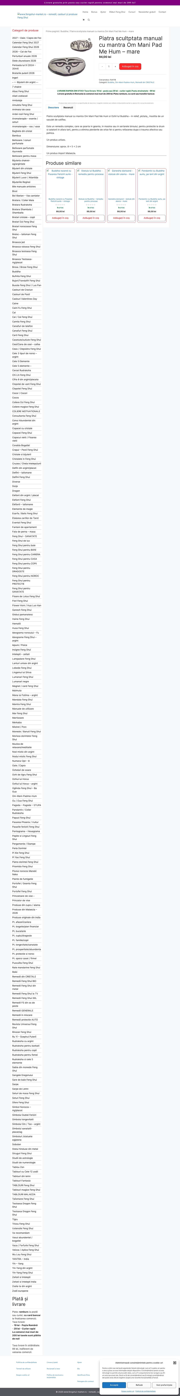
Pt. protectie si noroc (23, 953)
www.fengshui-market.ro (75, 1392)
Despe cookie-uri (127, 1391)
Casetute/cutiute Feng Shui (26, 339)
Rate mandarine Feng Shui (26, 967)
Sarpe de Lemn (20, 1089)
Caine (15, 303)
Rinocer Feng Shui (21, 1032)
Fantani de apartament (24, 527)
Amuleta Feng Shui (22, 105)
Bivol (14, 191)
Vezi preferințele (164, 1385)
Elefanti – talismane (22, 504)
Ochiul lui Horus (20, 779)
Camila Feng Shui (21, 321)
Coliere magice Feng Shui (25, 406)
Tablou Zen (18, 1167)
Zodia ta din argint (22, 1286)
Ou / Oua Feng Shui (22, 800)
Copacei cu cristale (22, 428)
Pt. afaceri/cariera (21, 922)
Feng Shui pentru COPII (24, 563)
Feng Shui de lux (21, 540)
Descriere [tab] (53, 107)
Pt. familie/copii (20, 940)
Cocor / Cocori (19, 393)
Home (85, 12)
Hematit (16, 623)
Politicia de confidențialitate (26, 1362)
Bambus (16, 135)
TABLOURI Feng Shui (23, 1185)
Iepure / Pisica (19, 645)
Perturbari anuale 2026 (24, 56)
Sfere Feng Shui (20, 1102)
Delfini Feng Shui (21, 477)
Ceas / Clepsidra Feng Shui (26, 349)
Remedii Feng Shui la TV (25, 993)
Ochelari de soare (21, 770)
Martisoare (18, 718)
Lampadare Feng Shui (23, 658)
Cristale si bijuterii (21, 454)
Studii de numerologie (23, 1162)
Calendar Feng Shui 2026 (25, 47)
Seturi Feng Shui (21, 1098)
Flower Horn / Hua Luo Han (26, 605)
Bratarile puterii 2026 (23, 73)
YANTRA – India (20, 1259)
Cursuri (131, 12)
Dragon (16, 490)
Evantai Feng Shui (21, 522)
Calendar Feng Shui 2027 (25, 42)
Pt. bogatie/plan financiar (25, 926)
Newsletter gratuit (147, 12)
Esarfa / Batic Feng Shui (25, 513)
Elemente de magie (22, 509)
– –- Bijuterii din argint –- (25, 82)
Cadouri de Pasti (21, 294)
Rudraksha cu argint (22, 1041)
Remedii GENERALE (22, 1010)
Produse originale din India (26, 917)
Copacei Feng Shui (22, 433)
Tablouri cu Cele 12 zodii (25, 1171)
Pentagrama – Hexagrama (26, 831)
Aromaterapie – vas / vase (26, 126)
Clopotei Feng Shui (22, 388)
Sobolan (16, 1144)
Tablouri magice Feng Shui (26, 1189)
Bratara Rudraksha (22, 204)
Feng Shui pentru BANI (24, 550)
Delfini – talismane (22, 472)
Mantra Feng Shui (21, 704)
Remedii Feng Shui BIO (24, 981)
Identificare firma (83, 1375)
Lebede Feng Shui (21, 668)
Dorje (15, 486)
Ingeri (15, 77)
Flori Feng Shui (20, 601)
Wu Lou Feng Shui (21, 1254)
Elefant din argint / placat (25, 495)
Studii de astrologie (22, 1158)
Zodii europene (20, 1291)
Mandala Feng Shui (22, 699)
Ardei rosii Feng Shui (23, 114)
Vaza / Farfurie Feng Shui (25, 1245)
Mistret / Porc (19, 727)
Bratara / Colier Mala (23, 200)
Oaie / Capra (19, 765)
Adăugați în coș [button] (60, 218)
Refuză (139, 1385)
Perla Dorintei (19, 848)
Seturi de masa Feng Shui (25, 1093)
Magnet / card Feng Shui (25, 686)
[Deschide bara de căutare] (88, 20)
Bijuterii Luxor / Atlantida (25, 177)
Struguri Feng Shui (22, 1153)
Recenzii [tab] (68, 107)
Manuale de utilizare (23, 708)
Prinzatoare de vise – (23, 896)
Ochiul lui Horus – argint (24, 783)
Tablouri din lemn (21, 1176)
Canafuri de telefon (22, 326)
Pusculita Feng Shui (22, 963)
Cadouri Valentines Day (24, 299)
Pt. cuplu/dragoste (22, 935)
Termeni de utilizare (23, 1369)
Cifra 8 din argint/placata (25, 379)
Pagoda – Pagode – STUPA (26, 805)
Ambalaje (17, 100)
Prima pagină (52, 31)
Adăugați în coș (130, 66)
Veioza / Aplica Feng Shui (25, 1250)
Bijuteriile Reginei (21, 182)
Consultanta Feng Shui (24, 416)
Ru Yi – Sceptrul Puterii (24, 1036)
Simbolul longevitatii (22, 1119)
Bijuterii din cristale (22, 168)
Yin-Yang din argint (22, 1268)
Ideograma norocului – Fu (25, 632)
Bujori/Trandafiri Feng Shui (26, 280)
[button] (174, 1362)
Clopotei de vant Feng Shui (26, 384)
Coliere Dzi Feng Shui (23, 402)
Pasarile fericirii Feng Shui (25, 826)
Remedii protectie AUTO (25, 1019)
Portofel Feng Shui (22, 891)
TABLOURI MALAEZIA (23, 1194)
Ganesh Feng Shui (21, 610)
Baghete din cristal (22, 131)
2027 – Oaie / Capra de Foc (26, 38)
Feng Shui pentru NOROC (25, 576)
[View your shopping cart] (83, 20)
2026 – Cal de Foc (21, 51)
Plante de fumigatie (22, 879)
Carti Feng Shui (20, 335)
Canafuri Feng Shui (22, 330)
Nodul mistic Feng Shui (24, 756)
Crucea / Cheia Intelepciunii (26, 463)
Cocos (15, 397)
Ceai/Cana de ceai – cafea (26, 344)
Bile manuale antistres (24, 186)
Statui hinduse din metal (25, 1149)
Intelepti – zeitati (21, 654)
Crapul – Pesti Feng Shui (25, 450)
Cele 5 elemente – (21, 366)
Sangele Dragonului (22, 1075)
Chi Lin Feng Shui (21, 375)
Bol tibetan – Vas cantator (26, 195)
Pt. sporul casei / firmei (24, 958)
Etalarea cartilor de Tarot (25, 518)
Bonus (94, 12)
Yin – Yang (17, 1263)
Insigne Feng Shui (21, 649)
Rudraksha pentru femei (25, 1055)
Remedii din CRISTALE (144, 82)
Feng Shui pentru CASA (24, 559)
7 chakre (16, 87)
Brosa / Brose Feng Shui (25, 267)
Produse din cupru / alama (26, 905)
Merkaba (17, 722)
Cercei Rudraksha (21, 370)
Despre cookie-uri (23, 1375)
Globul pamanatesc (22, 614)
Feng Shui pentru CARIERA (26, 554)
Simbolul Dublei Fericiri (24, 1115)
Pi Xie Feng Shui (20, 853)
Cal (14, 312)
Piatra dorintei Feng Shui (25, 862)
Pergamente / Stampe (23, 843)
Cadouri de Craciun (22, 289)
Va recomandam (21, 1233)
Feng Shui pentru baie (23, 545)
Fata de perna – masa (23, 531)
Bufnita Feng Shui (21, 276)
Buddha (64, 31)
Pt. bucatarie (19, 931)
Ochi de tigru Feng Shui (24, 774)
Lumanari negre (20, 681)
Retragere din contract (85, 1381)
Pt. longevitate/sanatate (25, 944)
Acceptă (114, 1385)
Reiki (14, 972)
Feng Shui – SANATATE (24, 536)
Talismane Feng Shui (23, 1199)
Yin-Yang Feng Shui (22, 1272)
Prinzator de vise (21, 900)
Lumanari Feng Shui (22, 677)
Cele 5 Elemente (21, 361)
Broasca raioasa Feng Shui (26, 246)
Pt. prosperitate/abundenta (26, 949)
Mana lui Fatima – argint (25, 695)
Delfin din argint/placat (24, 468)
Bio (78, 1369)
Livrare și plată (52, 1362)
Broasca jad (18, 242)
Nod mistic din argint (23, 752)
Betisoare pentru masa (24, 156)
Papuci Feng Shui (21, 817)
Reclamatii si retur (53, 1369)
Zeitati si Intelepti (21, 1277)
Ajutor (103, 12)
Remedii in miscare (22, 1015)
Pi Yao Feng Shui (21, 857)
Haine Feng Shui (21, 619)
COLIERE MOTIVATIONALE (26, 411)
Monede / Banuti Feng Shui (26, 731)
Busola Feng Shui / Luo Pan (26, 285)
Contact (162, 12)
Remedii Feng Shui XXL (24, 998)
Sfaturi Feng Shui (117, 12)
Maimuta (16, 690)
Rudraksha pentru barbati (25, 1045)
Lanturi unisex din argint (25, 663)
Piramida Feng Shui (22, 866)
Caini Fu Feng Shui (22, 308)
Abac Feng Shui (20, 91)
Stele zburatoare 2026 (24, 60)
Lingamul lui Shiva (21, 672)
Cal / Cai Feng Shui (22, 317)
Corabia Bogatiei (21, 445)
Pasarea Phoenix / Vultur (25, 822)
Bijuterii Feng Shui (21, 173)
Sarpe (15, 1084)
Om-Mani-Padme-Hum (124, 82)
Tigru (15, 1219)
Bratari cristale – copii (23, 217)
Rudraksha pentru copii (24, 1050)
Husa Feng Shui (20, 628)
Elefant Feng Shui (21, 500)
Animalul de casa (21, 109)
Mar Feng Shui (19, 713)
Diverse (16, 481)
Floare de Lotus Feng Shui (26, 596)
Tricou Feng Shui (21, 1223)
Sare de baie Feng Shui (24, 1079)
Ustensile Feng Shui (22, 1228)
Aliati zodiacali (20, 96)
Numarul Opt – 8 (21, 761)
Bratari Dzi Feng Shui (23, 221)
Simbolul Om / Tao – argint (26, 1124)
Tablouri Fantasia (21, 1180)
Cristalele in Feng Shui (24, 459)
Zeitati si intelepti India (24, 1281)
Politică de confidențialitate (145, 1391)
